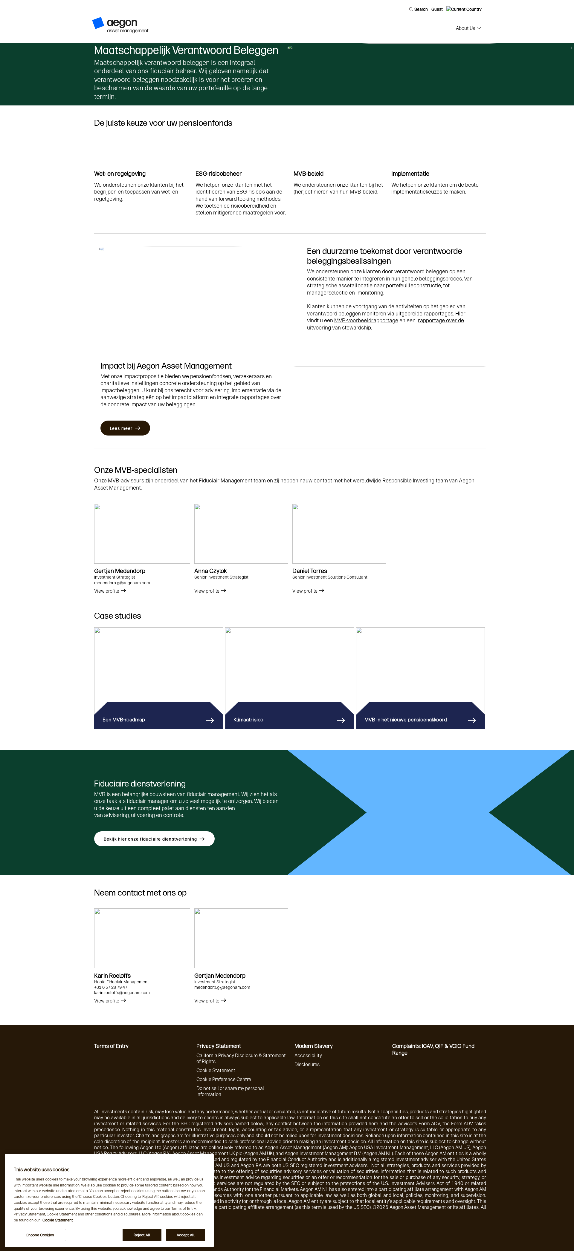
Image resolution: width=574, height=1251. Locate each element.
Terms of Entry (111, 1046)
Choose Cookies (40, 1235)
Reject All (142, 1235)
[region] (109, 1200)
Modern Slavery (313, 1046)
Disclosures (307, 1064)
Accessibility (308, 1055)
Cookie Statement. (57, 1220)
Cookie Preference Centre (223, 1079)
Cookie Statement (215, 1070)
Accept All (186, 1235)
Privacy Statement (218, 1046)
